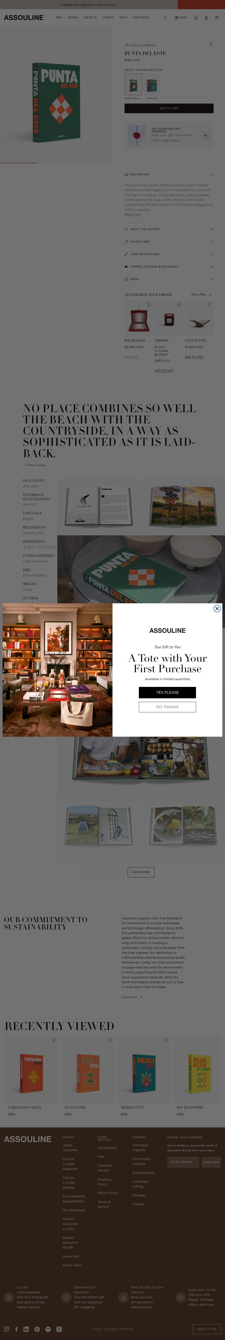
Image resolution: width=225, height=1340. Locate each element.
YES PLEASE (167, 692)
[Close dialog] (217, 608)
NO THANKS (167, 707)
